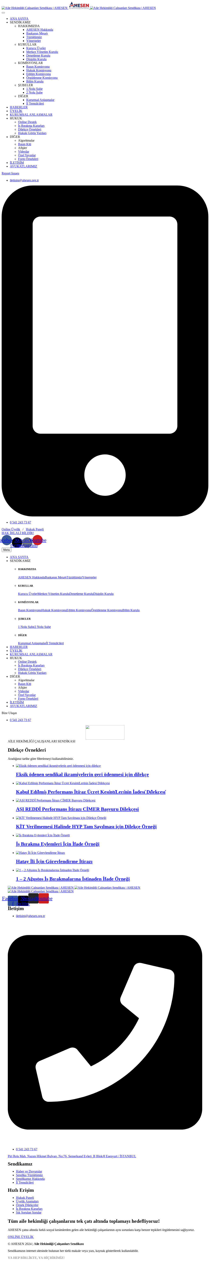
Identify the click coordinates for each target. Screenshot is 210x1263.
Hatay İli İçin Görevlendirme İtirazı (54, 861)
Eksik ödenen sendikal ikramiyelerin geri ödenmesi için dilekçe (82, 774)
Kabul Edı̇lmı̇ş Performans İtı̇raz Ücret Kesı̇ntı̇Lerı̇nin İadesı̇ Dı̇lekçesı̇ (90, 792)
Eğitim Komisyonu (38, 74)
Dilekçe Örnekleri (29, 129)
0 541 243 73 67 (20, 522)
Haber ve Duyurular (29, 1171)
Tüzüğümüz (34, 37)
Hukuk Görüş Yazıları (32, 133)
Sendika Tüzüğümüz (29, 1175)
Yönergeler (33, 40)
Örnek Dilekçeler (27, 1205)
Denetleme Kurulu (38, 55)
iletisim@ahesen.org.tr (24, 180)
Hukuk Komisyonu (38, 70)
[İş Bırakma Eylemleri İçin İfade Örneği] (43, 835)
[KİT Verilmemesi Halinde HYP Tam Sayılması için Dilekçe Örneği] (61, 818)
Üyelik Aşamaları (27, 1201)
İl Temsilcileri (35, 103)
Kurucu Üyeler (36, 48)
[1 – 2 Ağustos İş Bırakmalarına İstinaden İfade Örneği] (52, 870)
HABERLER (19, 107)
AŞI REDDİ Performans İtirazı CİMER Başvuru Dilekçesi (77, 809)
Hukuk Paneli (35, 529)
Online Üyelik (11, 529)
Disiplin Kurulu (36, 59)
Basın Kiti (24, 144)
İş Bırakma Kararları (31, 125)
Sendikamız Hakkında (30, 1179)
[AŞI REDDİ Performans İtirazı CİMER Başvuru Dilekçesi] (55, 800)
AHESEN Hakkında (39, 29)
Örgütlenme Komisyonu (42, 77)
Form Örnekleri (28, 159)
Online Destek (27, 122)
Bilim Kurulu (34, 81)
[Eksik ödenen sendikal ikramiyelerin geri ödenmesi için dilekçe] (58, 765)
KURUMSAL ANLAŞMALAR (31, 114)
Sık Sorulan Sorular (28, 1212)
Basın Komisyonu (38, 66)
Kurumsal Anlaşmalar (40, 100)
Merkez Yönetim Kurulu (42, 52)
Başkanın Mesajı (37, 33)
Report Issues (10, 173)
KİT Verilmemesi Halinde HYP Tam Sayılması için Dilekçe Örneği (86, 826)
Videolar (23, 151)
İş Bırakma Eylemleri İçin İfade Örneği (57, 844)
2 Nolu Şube (34, 92)
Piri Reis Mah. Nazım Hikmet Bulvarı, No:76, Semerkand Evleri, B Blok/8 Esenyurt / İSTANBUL (72, 1156)
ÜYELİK (16, 111)
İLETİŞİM (17, 162)
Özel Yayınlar (27, 155)
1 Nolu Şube (34, 88)
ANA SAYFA (19, 18)
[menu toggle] (3, 12)
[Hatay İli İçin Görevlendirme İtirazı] (40, 852)
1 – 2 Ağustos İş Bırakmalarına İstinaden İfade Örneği (73, 879)
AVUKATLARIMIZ (23, 166)
